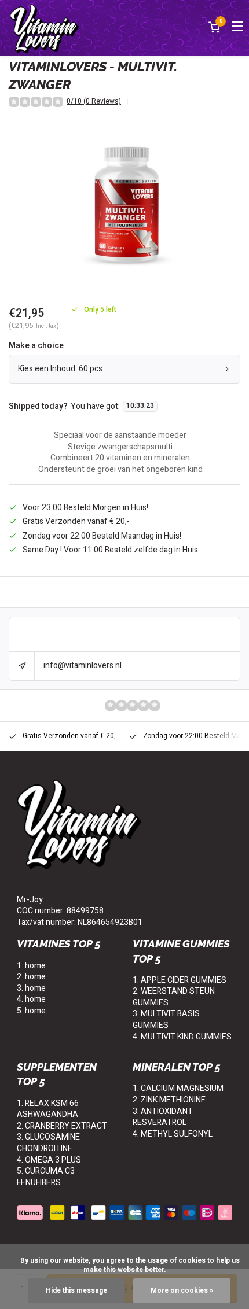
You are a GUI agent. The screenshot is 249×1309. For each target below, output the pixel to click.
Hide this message (76, 1291)
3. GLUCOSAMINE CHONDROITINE (48, 1143)
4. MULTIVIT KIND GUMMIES (182, 1037)
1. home (31, 966)
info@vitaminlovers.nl (82, 665)
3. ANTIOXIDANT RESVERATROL (163, 1117)
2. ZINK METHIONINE (169, 1100)
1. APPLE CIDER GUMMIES (179, 980)
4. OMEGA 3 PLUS (49, 1160)
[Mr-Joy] (44, 28)
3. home (31, 988)
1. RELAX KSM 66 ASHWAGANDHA (48, 1109)
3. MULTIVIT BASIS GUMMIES (166, 1019)
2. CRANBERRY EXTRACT (62, 1126)
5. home (31, 1011)
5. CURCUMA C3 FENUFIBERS (46, 1177)
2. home (31, 977)
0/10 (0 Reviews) (94, 101)
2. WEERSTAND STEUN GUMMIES (174, 997)
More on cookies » (182, 1291)
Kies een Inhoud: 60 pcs (60, 369)
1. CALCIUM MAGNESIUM (178, 1088)
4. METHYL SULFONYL (173, 1134)
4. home (31, 999)
